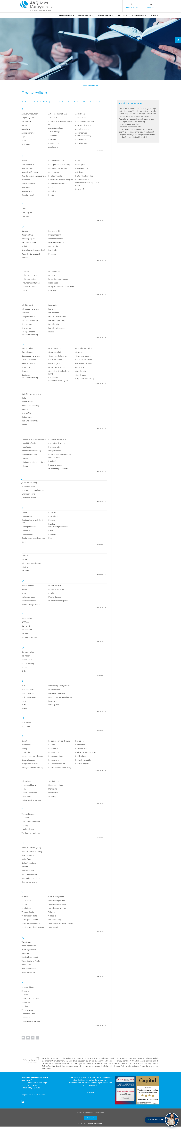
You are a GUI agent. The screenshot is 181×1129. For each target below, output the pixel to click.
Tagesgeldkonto (28, 814)
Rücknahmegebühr (83, 760)
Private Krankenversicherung (60, 697)
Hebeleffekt (26, 413)
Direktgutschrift (54, 235)
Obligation (26, 656)
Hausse (25, 409)
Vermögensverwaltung (31, 923)
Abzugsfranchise (28, 133)
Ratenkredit (26, 745)
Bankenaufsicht (28, 164)
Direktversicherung (56, 242)
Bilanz (50, 187)
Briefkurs (79, 172)
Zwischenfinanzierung (31, 1021)
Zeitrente (25, 991)
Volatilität (52, 912)
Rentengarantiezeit (56, 756)
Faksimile (25, 313)
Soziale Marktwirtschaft (31, 800)
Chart (24, 208)
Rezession (79, 741)
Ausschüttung (81, 143)
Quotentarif (26, 726)
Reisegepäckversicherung (32, 767)
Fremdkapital (53, 324)
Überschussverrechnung (32, 851)
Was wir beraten (65, 15)
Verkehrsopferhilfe (29, 916)
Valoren (25, 897)
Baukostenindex (28, 183)
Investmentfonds (55, 465)
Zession (25, 1006)
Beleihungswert (54, 172)
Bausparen (26, 187)
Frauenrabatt (53, 313)
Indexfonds (26, 447)
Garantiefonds (27, 352)
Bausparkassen (28, 191)
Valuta (24, 904)
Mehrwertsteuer (28, 597)
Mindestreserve (54, 585)
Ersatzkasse (53, 283)
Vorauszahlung (54, 919)
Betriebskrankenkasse (57, 183)
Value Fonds (27, 900)
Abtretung (26, 129)
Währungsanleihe (29, 946)
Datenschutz (100, 1112)
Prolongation (53, 705)
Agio (23, 136)
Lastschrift (26, 555)
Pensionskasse (27, 693)
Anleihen (52, 139)
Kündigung (53, 534)
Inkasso (25, 466)
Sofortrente (26, 796)
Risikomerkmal (81, 748)
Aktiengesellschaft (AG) (57, 114)
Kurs (50, 538)
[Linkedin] (23, 1101)
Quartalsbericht (28, 722)
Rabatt (24, 741)
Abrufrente (26, 125)
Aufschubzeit (80, 117)
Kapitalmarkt (27, 530)
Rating (24, 748)
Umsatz (25, 867)
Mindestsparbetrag (56, 589)
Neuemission (27, 629)
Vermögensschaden (30, 919)
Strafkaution (53, 792)
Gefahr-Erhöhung (29, 360)
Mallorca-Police (28, 585)
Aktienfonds (26, 144)
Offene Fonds (27, 659)
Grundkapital (80, 371)
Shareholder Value (29, 792)
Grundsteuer (80, 375)
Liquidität (25, 571)
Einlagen (25, 271)
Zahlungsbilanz (28, 987)
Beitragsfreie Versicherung (59, 164)
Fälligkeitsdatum (28, 316)
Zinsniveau (26, 1017)
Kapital (24, 512)
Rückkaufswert (81, 756)
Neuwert (25, 633)
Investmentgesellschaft (57, 469)
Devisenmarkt (54, 231)
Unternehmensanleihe (31, 878)
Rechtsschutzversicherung (32, 756)
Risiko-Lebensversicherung (86, 752)
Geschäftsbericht (55, 360)
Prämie (24, 708)
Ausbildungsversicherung (86, 121)
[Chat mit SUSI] (172, 1120)
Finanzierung (27, 324)
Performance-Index (29, 697)
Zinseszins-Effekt (28, 1014)
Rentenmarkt (53, 760)
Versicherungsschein (57, 897)
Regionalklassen (28, 760)
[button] (23, 1037)
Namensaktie (27, 618)
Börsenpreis (80, 164)
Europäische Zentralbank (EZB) (61, 286)
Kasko (24, 542)
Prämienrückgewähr (56, 693)
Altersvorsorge (54, 132)
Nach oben (101, 150)
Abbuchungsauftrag (30, 114)
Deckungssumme (29, 242)
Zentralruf (26, 1002)
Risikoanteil (80, 745)
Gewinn (78, 352)
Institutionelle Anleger (57, 443)
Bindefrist (52, 191)
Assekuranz (53, 147)
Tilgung (25, 825)
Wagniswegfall (27, 942)
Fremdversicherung (56, 328)
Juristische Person (29, 498)
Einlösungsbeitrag (29, 279)
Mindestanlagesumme (31, 604)
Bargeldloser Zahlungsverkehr (34, 176)
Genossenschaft (55, 352)
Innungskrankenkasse (57, 439)
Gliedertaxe (80, 367)
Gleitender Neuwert (83, 363)
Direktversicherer (55, 238)
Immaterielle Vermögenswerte (34, 439)
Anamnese (52, 135)
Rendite (51, 745)
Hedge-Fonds (27, 417)
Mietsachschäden (29, 600)
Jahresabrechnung (29, 482)
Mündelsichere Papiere (58, 600)
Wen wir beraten (104, 15)
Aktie (24, 140)
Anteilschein (53, 143)
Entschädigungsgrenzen (58, 279)
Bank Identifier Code (30, 172)
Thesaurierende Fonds (31, 821)
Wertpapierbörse (29, 968)
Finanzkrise (26, 328)
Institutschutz (54, 447)
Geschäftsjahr (54, 363)
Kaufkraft (52, 512)
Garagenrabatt (28, 348)
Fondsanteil (53, 305)
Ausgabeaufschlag (82, 129)
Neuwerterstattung (29, 637)
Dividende (52, 250)
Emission (25, 290)
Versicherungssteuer (57, 900)
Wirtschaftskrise (28, 972)
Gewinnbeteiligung (83, 356)
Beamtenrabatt (28, 195)
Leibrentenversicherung (31, 563)
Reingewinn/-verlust (30, 764)
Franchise (52, 309)
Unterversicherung (29, 882)
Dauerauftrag (27, 235)
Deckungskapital (28, 238)
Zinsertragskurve (28, 1010)
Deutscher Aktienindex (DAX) (33, 250)
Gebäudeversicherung (31, 356)
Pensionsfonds (28, 689)
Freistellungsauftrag (56, 320)
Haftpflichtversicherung (31, 394)
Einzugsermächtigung (31, 283)
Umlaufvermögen (29, 863)
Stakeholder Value (55, 785)
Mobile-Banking (54, 597)
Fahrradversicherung (30, 309)
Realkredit (26, 752)
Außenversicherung (83, 125)
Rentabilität (53, 748)
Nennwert (26, 626)
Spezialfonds (53, 781)
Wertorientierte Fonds (31, 961)
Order (24, 671)
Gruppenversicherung (84, 379)
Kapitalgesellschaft (29, 526)
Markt (24, 593)
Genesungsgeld (54, 348)
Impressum (89, 1112)
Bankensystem (27, 168)
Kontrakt (51, 520)
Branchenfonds (81, 168)
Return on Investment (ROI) (59, 767)
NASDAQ (25, 622)
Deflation (25, 246)
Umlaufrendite (28, 859)
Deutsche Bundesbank (31, 254)
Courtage (25, 216)
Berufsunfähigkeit (55, 176)
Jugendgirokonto (28, 494)
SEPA (24, 789)
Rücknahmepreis (82, 764)
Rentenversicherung (56, 764)
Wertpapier (26, 965)
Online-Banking (28, 663)
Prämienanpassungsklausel (59, 686)
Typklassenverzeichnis (31, 833)
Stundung (52, 796)
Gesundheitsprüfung (84, 348)
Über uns (121, 15)
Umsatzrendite (28, 870)
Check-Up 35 (27, 212)
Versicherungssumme (57, 904)
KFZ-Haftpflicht (54, 516)
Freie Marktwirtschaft (57, 316)
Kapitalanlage (27, 516)
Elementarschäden (29, 286)
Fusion (51, 332)
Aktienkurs (52, 117)
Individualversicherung (31, 451)
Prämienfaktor (54, 689)
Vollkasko (52, 916)
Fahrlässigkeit (27, 305)
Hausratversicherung (30, 405)
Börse (77, 160)
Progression (53, 701)
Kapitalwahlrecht (29, 534)
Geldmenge (26, 367)
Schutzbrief (26, 781)
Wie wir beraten (84, 15)
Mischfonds (53, 593)
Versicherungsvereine (57, 908)
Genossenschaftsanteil (57, 356)
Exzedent (52, 290)
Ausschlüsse (80, 139)
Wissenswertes (138, 15)
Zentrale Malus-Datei (30, 998)
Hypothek (25, 424)
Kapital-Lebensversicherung (33, 538)
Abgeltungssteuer (29, 117)
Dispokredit (53, 246)
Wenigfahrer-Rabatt (30, 957)
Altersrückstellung (55, 128)
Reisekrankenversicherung (59, 741)
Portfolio (25, 705)
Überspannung (28, 855)
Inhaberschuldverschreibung (34, 462)
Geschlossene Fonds (56, 367)
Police (24, 701)
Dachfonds (26, 231)
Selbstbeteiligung (29, 785)
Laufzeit (25, 559)
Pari (23, 686)
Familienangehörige (30, 320)
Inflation (25, 458)
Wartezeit (25, 953)
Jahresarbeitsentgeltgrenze (33, 490)
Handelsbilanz (27, 402)
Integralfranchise (55, 451)
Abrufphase (26, 121)
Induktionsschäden (29, 454)
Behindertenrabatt (56, 160)
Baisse (24, 160)
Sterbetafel (53, 789)
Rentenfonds (53, 752)
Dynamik (52, 254)
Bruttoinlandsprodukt (84, 176)
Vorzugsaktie (53, 927)
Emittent (51, 275)
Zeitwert (25, 995)
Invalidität (52, 461)
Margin (24, 589)
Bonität (51, 195)
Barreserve (26, 180)
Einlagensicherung (29, 275)
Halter (24, 398)
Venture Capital (28, 912)
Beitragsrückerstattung (57, 168)
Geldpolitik (26, 371)
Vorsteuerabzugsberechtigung (60, 923)
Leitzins (25, 567)
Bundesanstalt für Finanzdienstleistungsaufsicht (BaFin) (87, 182)
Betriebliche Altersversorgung (60, 180)
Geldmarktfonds (28, 363)
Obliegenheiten (28, 652)
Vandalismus (27, 908)
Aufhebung (80, 114)
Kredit (50, 530)
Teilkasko (25, 818)
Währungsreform (29, 949)
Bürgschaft (79, 189)
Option (24, 667)
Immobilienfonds (29, 443)
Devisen (25, 257)
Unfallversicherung (29, 874)
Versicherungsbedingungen (33, 927)
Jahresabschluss (28, 486)
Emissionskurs (54, 271)
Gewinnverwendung (83, 360)
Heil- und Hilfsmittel (30, 421)
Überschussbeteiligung (31, 848)
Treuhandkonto (28, 829)
